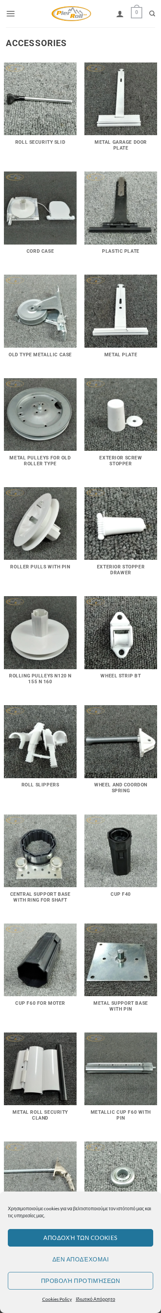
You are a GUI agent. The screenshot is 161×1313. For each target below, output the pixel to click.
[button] (10, 13)
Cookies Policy (57, 1299)
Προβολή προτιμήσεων (80, 1280)
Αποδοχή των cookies (80, 1237)
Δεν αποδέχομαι (80, 1259)
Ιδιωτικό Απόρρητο (95, 1299)
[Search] (152, 13)
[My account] (120, 13)
